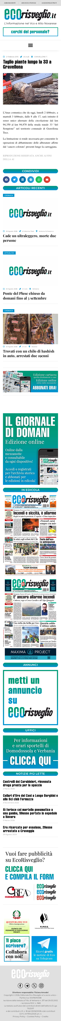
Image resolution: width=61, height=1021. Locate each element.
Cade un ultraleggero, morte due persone (29, 238)
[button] (30, 45)
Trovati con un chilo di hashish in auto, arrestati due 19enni (28, 353)
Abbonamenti (10, 3)
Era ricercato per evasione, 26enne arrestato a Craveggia (27, 829)
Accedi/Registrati (49, 3)
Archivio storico (28, 3)
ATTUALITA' (9, 253)
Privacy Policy (19, 1016)
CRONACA (8, 195)
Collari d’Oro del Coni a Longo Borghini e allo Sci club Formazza (30, 797)
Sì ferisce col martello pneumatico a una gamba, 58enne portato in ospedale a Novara (30, 813)
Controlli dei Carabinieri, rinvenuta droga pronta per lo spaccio (27, 783)
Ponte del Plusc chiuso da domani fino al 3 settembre (24, 295)
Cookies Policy (33, 1016)
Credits (45, 1016)
